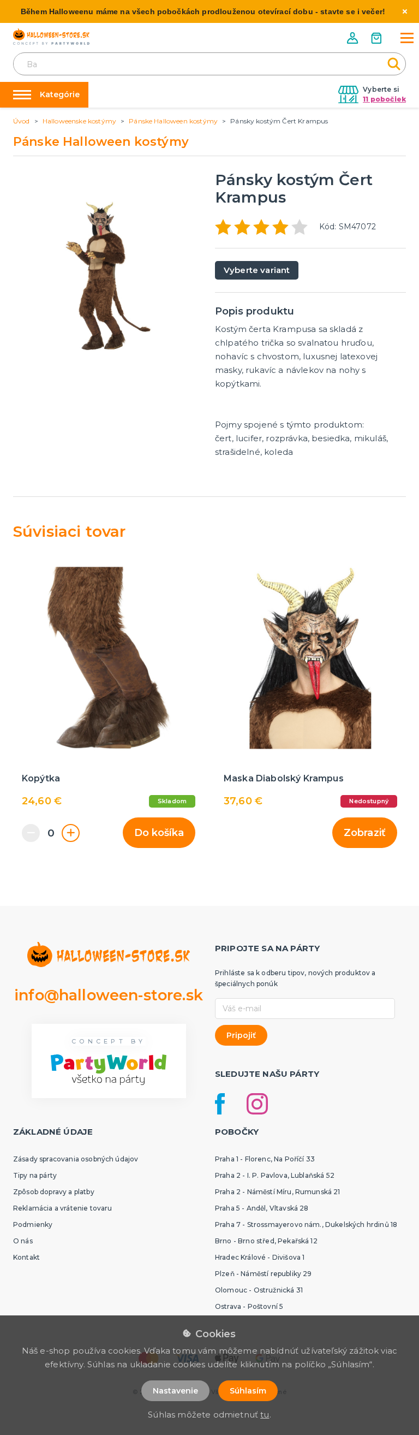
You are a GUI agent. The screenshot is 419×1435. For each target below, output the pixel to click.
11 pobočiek (384, 99)
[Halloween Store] (51, 36)
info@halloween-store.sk (108, 995)
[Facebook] (220, 1103)
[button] (353, 37)
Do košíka (159, 833)
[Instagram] (257, 1103)
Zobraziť (365, 833)
